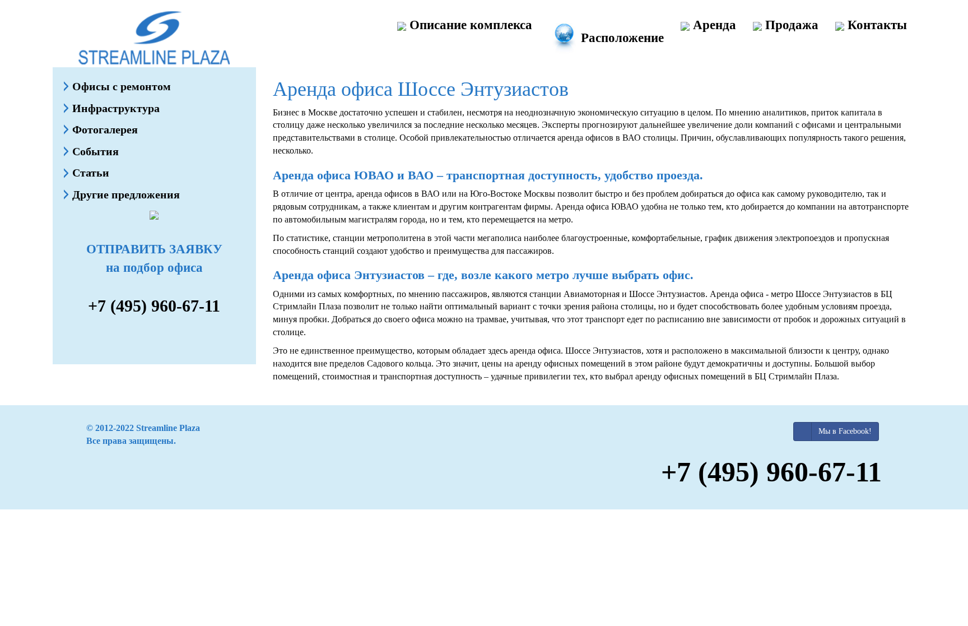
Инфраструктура (116, 108)
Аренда (713, 25)
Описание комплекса (469, 25)
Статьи (90, 172)
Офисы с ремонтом (121, 86)
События (95, 151)
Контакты (875, 25)
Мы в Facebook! (845, 431)
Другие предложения (126, 194)
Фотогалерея (105, 129)
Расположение (621, 38)
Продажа (790, 25)
